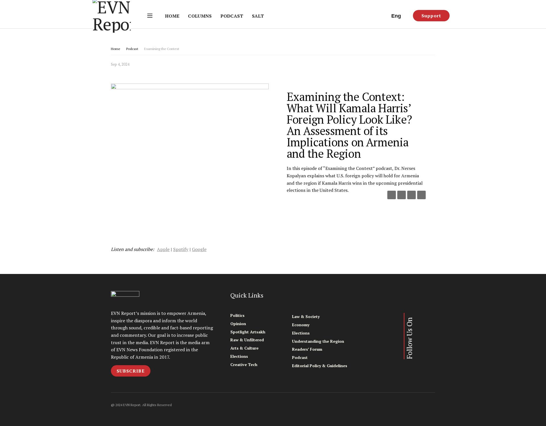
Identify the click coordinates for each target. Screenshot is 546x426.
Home (172, 16)
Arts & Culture (244, 348)
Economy (300, 324)
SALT (258, 16)
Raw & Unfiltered (247, 339)
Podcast (231, 16)
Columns (200, 16)
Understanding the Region (318, 341)
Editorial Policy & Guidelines (319, 365)
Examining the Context (161, 49)
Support (431, 16)
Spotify (180, 249)
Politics (237, 315)
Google (199, 249)
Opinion (238, 323)
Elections (239, 356)
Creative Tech (243, 364)
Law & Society (306, 316)
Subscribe (131, 371)
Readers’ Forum (307, 349)
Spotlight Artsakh (247, 331)
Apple (163, 249)
